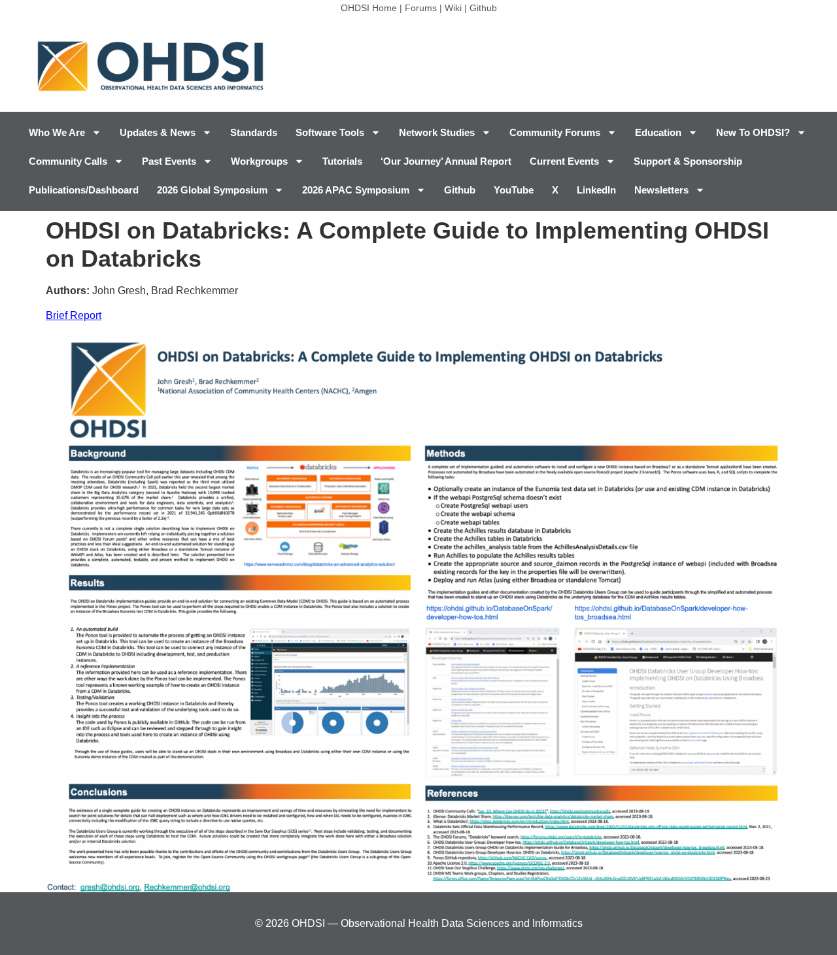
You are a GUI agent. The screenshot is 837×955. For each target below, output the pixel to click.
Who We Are (57, 132)
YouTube (514, 189)
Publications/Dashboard (84, 189)
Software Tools (330, 132)
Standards (253, 132)
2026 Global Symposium (212, 189)
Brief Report (73, 315)
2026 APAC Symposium (355, 189)
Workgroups (259, 161)
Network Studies (437, 132)
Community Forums (554, 132)
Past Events (169, 161)
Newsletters (661, 189)
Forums (421, 8)
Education (658, 132)
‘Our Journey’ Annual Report (446, 161)
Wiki (453, 8)
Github (483, 8)
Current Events (564, 161)
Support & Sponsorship (688, 161)
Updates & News (158, 132)
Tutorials (342, 161)
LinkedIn (596, 189)
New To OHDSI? (753, 132)
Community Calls (68, 161)
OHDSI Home (369, 8)
